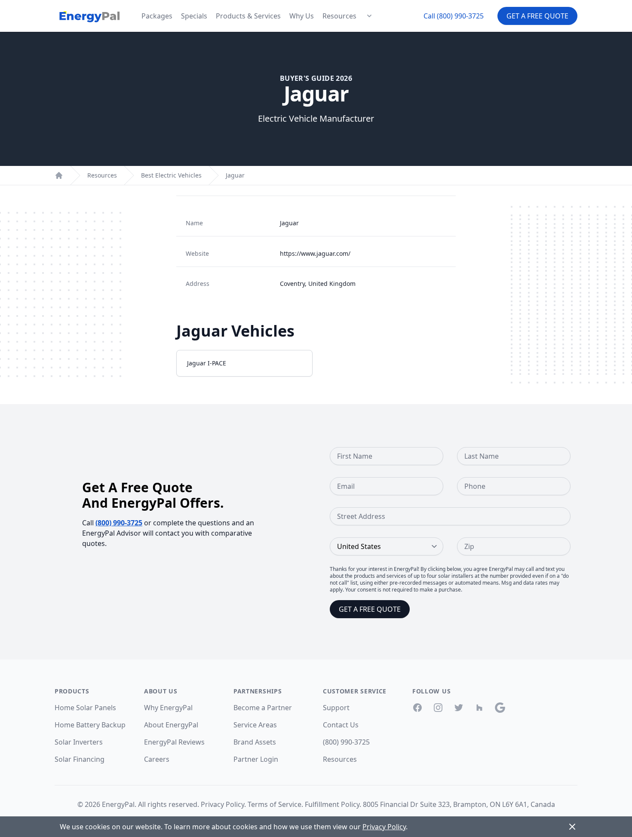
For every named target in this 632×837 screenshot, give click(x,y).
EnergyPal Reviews (174, 742)
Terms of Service (274, 804)
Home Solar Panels (85, 707)
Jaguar (235, 175)
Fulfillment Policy (332, 804)
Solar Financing (79, 759)
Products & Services (248, 16)
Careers (156, 759)
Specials (194, 16)
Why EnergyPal (168, 707)
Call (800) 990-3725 (453, 16)
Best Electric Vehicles (171, 175)
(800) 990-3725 (118, 522)
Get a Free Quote (537, 16)
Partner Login (255, 759)
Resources (339, 16)
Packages (156, 16)
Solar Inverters (79, 742)
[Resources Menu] (369, 16)
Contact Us (341, 725)
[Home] (59, 175)
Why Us (301, 16)
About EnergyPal (171, 725)
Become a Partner (262, 707)
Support (336, 707)
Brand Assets (254, 742)
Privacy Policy (222, 804)
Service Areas (255, 725)
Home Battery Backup (90, 725)
